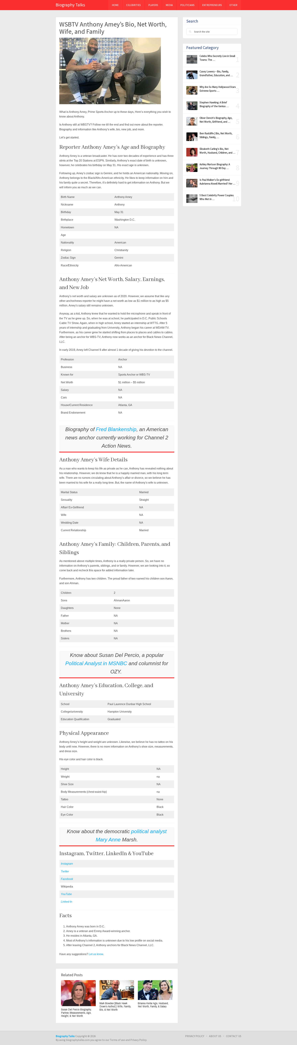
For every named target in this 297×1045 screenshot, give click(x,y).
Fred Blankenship (116, 429)
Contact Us (233, 1036)
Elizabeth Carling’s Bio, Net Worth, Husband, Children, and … (217, 150)
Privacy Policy (194, 1036)
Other (233, 5)
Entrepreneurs (212, 5)
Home (115, 5)
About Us (215, 1036)
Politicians (187, 5)
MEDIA (169, 5)
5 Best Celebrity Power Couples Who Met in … (217, 197)
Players (153, 5)
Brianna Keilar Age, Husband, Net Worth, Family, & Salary (153, 1005)
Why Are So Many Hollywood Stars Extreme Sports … (218, 88)
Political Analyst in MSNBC (96, 663)
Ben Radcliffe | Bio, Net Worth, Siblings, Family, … (216, 135)
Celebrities (133, 5)
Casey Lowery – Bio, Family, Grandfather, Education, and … (216, 73)
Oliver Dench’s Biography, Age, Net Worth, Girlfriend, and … (216, 119)
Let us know (96, 954)
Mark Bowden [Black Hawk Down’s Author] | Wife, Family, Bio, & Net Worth (115, 1006)
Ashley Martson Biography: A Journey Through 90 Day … (215, 166)
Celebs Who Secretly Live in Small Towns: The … (217, 57)
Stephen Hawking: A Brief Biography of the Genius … (214, 104)
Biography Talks (70, 5)
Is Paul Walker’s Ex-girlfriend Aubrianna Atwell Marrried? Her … (217, 181)
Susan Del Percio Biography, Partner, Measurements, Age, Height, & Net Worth (76, 1012)
